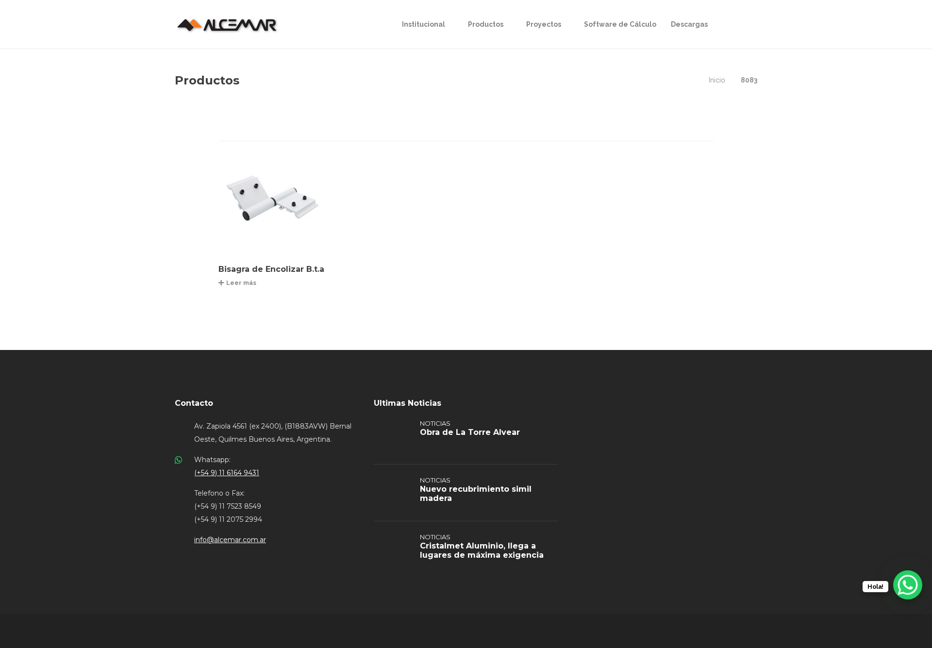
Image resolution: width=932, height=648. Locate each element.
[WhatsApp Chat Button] (907, 584)
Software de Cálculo (620, 24)
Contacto (194, 403)
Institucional (423, 24)
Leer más (241, 282)
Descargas (689, 24)
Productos (485, 24)
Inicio (717, 80)
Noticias (435, 423)
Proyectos (543, 24)
